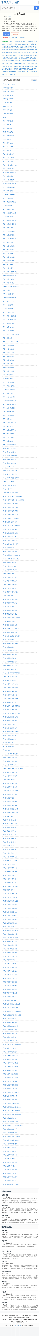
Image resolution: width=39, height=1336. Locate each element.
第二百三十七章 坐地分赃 (10, 952)
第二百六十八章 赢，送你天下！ (12, 1066)
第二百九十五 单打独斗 (9, 1166)
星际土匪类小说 (6, 50)
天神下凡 (4, 1241)
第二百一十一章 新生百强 (10, 857)
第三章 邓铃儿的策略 (9, 91)
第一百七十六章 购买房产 (10, 728)
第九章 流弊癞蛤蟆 (8, 113)
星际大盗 (20, 52)
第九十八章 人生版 (8, 441)
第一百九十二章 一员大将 (10, 787)
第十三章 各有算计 (8, 128)
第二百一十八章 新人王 (9, 882)
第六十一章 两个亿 (8, 305)
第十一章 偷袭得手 (8, 121)
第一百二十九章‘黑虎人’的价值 (11, 555)
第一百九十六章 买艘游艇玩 (10, 801)
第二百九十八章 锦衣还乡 (10, 1177)
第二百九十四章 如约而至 (10, 1162)
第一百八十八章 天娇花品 (10, 772)
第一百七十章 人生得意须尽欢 (11, 706)
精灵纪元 (4, 1261)
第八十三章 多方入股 (9, 386)
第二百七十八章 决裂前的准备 (11, 1103)
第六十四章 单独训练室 (9, 316)
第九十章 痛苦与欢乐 (9, 411)
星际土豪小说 (30, 44)
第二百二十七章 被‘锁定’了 (10, 916)
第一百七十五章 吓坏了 (9, 724)
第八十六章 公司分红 (9, 397)
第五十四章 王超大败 (9, 279)
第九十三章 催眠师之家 (9, 423)
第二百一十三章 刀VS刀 (9, 864)
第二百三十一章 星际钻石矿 (10, 930)
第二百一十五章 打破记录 (10, 871)
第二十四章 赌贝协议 (9, 169)
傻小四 (10, 16)
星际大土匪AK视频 (28, 41)
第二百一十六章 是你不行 (10, 875)
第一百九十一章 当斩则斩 (10, 783)
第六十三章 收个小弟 (9, 312)
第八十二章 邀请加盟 (9, 382)
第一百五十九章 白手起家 (10, 665)
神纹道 (4, 1292)
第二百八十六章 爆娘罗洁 (10, 1133)
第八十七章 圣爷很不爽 (9, 400)
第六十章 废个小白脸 (9, 301)
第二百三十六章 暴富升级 (10, 949)
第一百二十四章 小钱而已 (10, 537)
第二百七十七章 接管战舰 (10, 1100)
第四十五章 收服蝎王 (9, 246)
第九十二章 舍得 (7, 419)
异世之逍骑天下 (6, 1271)
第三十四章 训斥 (7, 205)
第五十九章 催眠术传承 (9, 297)
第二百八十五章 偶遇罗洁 (10, 1129)
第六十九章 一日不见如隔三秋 (11, 334)
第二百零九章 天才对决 (9, 849)
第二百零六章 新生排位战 (10, 838)
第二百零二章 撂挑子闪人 (10, 824)
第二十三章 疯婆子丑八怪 (10, 165)
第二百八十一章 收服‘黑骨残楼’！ (12, 1114)
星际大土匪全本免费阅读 (18, 50)
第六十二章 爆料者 (8, 308)
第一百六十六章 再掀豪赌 (10, 691)
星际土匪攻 (33, 58)
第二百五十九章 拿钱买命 (10, 1033)
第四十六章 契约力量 (9, 250)
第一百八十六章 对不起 (9, 765)
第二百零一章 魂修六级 (9, 820)
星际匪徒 (8, 55)
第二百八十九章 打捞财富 (10, 1144)
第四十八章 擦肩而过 (9, 257)
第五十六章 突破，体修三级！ (11, 286)
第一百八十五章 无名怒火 (10, 761)
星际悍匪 (15, 52)
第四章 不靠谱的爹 (8, 95)
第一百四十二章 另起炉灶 (10, 603)
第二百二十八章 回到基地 (10, 919)
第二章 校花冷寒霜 (8, 88)
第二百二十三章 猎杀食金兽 (10, 901)
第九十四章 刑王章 (8, 426)
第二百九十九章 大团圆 (9, 1180)
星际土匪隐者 (29, 50)
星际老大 (9, 52)
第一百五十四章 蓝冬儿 (9, 647)
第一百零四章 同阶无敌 (9, 463)
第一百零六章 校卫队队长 (10, 470)
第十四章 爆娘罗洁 (8, 132)
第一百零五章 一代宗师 (9, 467)
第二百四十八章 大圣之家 (10, 993)
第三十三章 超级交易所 (9, 202)
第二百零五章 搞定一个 (9, 835)
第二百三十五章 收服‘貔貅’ (10, 945)
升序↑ (34, 80)
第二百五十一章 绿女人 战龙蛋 (11, 1004)
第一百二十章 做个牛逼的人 (10, 522)
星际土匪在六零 (15, 55)
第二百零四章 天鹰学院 (9, 831)
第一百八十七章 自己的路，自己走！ (13, 768)
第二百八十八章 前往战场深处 (11, 1140)
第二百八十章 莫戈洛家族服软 (11, 1111)
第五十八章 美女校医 (9, 294)
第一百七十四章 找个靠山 (10, 721)
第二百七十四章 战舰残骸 (10, 1088)
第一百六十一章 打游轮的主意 (11, 673)
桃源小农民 (5, 1195)
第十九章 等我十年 (8, 150)
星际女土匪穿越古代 (29, 61)
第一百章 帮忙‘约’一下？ (9, 448)
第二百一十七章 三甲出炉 (10, 879)
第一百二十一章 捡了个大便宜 (11, 526)
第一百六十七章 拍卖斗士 (10, 695)
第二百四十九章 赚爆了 (9, 996)
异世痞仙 (4, 1282)
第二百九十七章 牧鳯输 (9, 1173)
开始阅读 (6, 34)
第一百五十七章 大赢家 (9, 658)
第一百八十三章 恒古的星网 (10, 754)
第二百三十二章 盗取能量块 (10, 934)
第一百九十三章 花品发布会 (10, 790)
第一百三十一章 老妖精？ (10, 562)
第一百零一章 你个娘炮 (9, 452)
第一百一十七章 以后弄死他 (10, 511)
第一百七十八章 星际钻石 (10, 735)
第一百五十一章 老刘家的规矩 (11, 636)
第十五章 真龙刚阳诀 (9, 136)
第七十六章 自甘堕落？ (9, 360)
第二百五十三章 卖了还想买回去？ (12, 1011)
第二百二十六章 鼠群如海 (10, 912)
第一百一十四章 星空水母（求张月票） (14, 500)
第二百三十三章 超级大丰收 (10, 938)
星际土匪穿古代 (19, 61)
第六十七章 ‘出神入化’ (9, 327)
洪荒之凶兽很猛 (6, 1251)
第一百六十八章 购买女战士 (10, 698)
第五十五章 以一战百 (9, 283)
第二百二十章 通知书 (9, 890)
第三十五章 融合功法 (9, 209)
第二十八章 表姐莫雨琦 (9, 183)
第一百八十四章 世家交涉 (10, 757)
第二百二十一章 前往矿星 (10, 893)
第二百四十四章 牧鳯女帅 (10, 978)
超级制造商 (5, 1215)
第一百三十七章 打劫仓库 (10, 584)
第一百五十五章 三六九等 (10, 651)
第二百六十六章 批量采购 (10, 1059)
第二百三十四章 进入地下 (10, 941)
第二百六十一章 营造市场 (10, 1041)
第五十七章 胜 (7, 290)
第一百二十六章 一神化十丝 (10, 544)
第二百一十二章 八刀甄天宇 (10, 860)
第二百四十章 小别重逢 (9, 963)
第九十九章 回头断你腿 (9, 445)
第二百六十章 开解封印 (9, 1037)
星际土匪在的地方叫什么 (28, 55)
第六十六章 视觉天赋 (9, 323)
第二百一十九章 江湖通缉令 (10, 886)
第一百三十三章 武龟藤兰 (10, 570)
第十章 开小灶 (7, 117)
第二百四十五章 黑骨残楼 (10, 982)
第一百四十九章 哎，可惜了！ (11, 629)
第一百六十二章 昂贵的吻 (10, 676)
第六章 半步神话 (7, 102)
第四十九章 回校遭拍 (9, 261)
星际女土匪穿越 (25, 58)
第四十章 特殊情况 (8, 227)
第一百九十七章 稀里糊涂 (10, 805)
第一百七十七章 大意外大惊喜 (11, 732)
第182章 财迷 (6, 750)
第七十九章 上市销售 (9, 371)
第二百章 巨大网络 (8, 816)
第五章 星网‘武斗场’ (8, 99)
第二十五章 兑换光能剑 (9, 172)
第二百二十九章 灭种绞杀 (10, 923)
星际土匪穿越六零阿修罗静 (28, 47)
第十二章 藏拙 (7, 124)
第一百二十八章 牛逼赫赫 (10, 551)
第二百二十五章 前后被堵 (10, 908)
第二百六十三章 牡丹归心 (10, 1048)
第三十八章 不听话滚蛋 (9, 220)
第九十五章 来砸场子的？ (10, 430)
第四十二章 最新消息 (9, 235)
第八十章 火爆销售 (8, 375)
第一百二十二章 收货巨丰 (10, 529)
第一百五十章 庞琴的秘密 (10, 632)
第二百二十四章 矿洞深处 (10, 905)
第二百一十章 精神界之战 (10, 853)
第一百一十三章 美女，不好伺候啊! (12, 496)
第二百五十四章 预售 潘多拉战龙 (12, 1015)
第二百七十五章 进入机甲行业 (11, 1092)
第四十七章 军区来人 (9, 253)
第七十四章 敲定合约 (9, 353)
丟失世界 (4, 1231)
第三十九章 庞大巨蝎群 (9, 224)
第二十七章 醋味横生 (9, 180)
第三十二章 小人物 (8, 198)
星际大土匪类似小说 (9, 69)
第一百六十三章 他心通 (9, 680)
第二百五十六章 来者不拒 (10, 1022)
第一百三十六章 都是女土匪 (10, 581)
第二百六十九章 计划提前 (10, 1070)
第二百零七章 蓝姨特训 (9, 842)
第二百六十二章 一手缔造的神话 (12, 1044)
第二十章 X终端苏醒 (8, 154)
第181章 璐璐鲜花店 (8, 746)
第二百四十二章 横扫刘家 (10, 971)
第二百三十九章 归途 (9, 960)
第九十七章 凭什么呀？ (9, 437)
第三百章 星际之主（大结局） (17, 37)
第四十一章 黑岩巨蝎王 (9, 231)
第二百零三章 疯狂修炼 (9, 827)
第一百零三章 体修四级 (9, 459)
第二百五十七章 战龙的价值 (10, 1026)
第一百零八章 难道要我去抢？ (11, 478)
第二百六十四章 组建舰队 (10, 1052)
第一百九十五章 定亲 (9, 798)
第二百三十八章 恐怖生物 (10, 956)
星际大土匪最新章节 (10, 74)
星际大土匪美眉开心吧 (16, 41)
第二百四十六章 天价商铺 (10, 985)
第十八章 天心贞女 (8, 147)
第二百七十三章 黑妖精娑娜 (10, 1085)
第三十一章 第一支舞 (9, 194)
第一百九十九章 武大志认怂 (10, 813)
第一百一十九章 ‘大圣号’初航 (11, 518)
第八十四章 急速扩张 (9, 389)
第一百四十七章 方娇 (9, 621)
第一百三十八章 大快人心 (10, 588)
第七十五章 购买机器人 (9, 356)
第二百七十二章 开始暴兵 (10, 1081)
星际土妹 (26, 52)
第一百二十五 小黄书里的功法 (11, 540)
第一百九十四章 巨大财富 (10, 794)
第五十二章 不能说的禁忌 (10, 272)
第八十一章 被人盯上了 (9, 378)
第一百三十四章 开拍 (9, 573)
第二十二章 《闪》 (8, 161)
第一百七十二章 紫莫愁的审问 (11, 713)
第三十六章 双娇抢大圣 (9, 213)
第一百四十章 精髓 (8, 595)
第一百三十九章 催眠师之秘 (10, 592)
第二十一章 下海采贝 (9, 158)
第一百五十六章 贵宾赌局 (10, 654)
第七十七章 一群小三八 (9, 364)
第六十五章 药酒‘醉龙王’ (9, 319)
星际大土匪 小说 (15, 58)
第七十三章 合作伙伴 (9, 349)
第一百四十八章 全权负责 (10, 625)
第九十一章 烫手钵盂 (9, 415)
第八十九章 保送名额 (9, 408)
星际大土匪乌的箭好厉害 (15, 63)
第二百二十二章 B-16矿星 (10, 897)
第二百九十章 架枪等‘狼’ (9, 1147)
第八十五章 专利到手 (9, 393)
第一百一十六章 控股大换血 (10, 507)
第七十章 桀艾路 (7, 338)
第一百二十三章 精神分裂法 (10, 533)
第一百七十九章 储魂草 (9, 739)
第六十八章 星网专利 (9, 331)
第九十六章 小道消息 (9, 434)
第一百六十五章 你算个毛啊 (10, 687)
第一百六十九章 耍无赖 (9, 702)
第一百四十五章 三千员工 (10, 614)
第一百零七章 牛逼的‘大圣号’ (11, 474)
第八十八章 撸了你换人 (9, 404)
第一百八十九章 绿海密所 (10, 776)
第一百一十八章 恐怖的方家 (10, 514)
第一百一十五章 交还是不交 (10, 503)
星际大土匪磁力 (12, 44)
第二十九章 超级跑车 (9, 187)
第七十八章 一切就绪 (9, 367)
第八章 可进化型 (7, 110)
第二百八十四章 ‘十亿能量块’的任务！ (13, 1125)
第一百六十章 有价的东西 (10, 669)
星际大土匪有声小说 (25, 72)
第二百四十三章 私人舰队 (10, 974)
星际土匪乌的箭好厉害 (8, 61)
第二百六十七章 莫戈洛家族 (10, 1063)
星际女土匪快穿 (24, 66)
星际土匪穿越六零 (15, 66)
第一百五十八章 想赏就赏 (10, 662)
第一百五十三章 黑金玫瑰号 (10, 643)
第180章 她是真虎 (8, 743)
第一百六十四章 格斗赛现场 (10, 684)
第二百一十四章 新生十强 (10, 868)
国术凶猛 (4, 1302)
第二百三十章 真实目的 (9, 927)
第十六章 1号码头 (8, 139)
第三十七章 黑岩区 (8, 216)
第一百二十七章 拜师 (9, 548)
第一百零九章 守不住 (9, 481)
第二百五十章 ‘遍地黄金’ (9, 1000)
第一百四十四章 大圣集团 (10, 610)
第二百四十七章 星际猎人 (10, 989)
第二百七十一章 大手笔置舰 (10, 1077)
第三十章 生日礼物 (8, 191)
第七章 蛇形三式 (7, 106)
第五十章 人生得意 (8, 264)
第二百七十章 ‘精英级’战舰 (10, 1074)
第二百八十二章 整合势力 (10, 1118)
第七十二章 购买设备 (9, 345)
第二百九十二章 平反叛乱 (10, 1155)
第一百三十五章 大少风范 (10, 577)
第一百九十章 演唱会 (9, 779)
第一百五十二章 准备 (9, 640)
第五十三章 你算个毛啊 (9, 275)
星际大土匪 (30, 69)
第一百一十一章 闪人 (9, 489)
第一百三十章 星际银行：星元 (11, 559)
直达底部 (15, 34)
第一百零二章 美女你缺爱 (10, 456)
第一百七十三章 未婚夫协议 (10, 717)
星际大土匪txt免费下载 (12, 72)
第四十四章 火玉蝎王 (9, 242)
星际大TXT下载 (22, 44)
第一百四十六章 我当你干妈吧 (11, 618)
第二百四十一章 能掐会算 (10, 967)
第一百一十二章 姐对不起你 (10, 492)
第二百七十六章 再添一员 (10, 1096)
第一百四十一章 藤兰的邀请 (10, 599)
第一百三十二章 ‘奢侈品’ (9, 566)
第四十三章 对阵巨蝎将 (9, 239)
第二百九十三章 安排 (9, 1158)
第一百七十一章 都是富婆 (10, 709)
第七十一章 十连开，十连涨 (10, 342)
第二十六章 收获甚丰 (9, 176)
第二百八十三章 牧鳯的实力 (10, 1122)
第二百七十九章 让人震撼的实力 (12, 1107)
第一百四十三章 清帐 (9, 606)
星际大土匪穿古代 (28, 63)
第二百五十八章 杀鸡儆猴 (10, 1030)
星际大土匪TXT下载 (20, 69)
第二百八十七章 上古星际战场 (11, 1136)
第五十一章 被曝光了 (9, 268)
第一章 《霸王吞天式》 (9, 84)
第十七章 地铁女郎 (8, 143)
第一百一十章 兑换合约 (9, 485)
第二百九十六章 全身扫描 (10, 1169)
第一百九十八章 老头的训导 (10, 809)
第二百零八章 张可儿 (9, 846)
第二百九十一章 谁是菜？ (10, 1151)
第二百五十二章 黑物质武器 (10, 1008)
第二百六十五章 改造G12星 (10, 1055)
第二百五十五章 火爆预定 (10, 1019)
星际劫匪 (31, 52)
